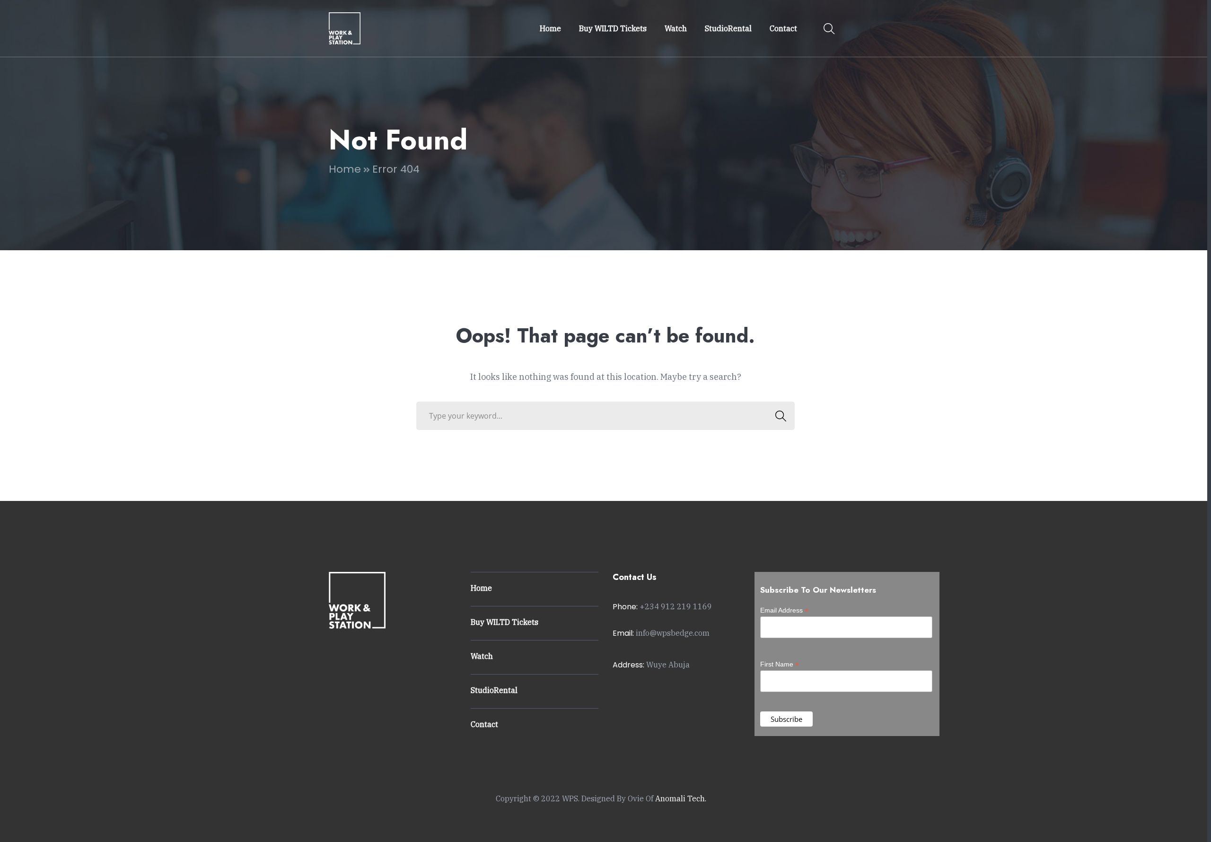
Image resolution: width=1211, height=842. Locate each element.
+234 (676, 606)
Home (345, 169)
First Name (779, 664)
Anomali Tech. (680, 798)
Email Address (784, 610)
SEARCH (780, 416)
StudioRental (494, 690)
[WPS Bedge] (344, 28)
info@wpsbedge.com (673, 633)
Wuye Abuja (668, 664)
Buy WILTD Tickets (504, 622)
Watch (482, 656)
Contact (484, 724)
